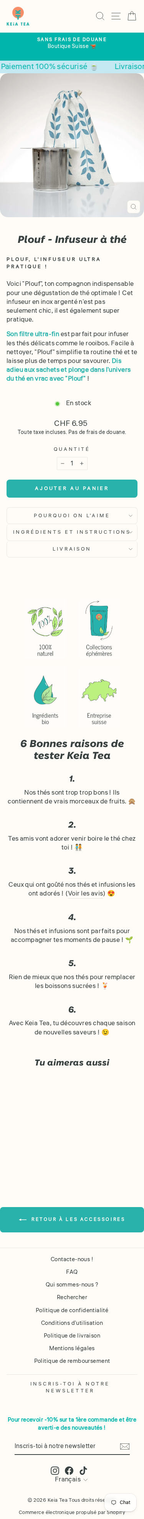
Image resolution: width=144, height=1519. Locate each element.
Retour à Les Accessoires (78, 1219)
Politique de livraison (72, 1335)
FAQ (72, 1272)
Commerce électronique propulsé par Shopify (72, 1512)
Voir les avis (85, 893)
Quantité (72, 449)
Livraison (72, 549)
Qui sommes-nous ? (72, 1284)
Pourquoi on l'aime (72, 515)
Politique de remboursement (72, 1361)
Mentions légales (72, 1348)
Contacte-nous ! (72, 1259)
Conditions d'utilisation (72, 1323)
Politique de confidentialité (72, 1310)
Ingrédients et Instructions (72, 532)
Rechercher (72, 1297)
